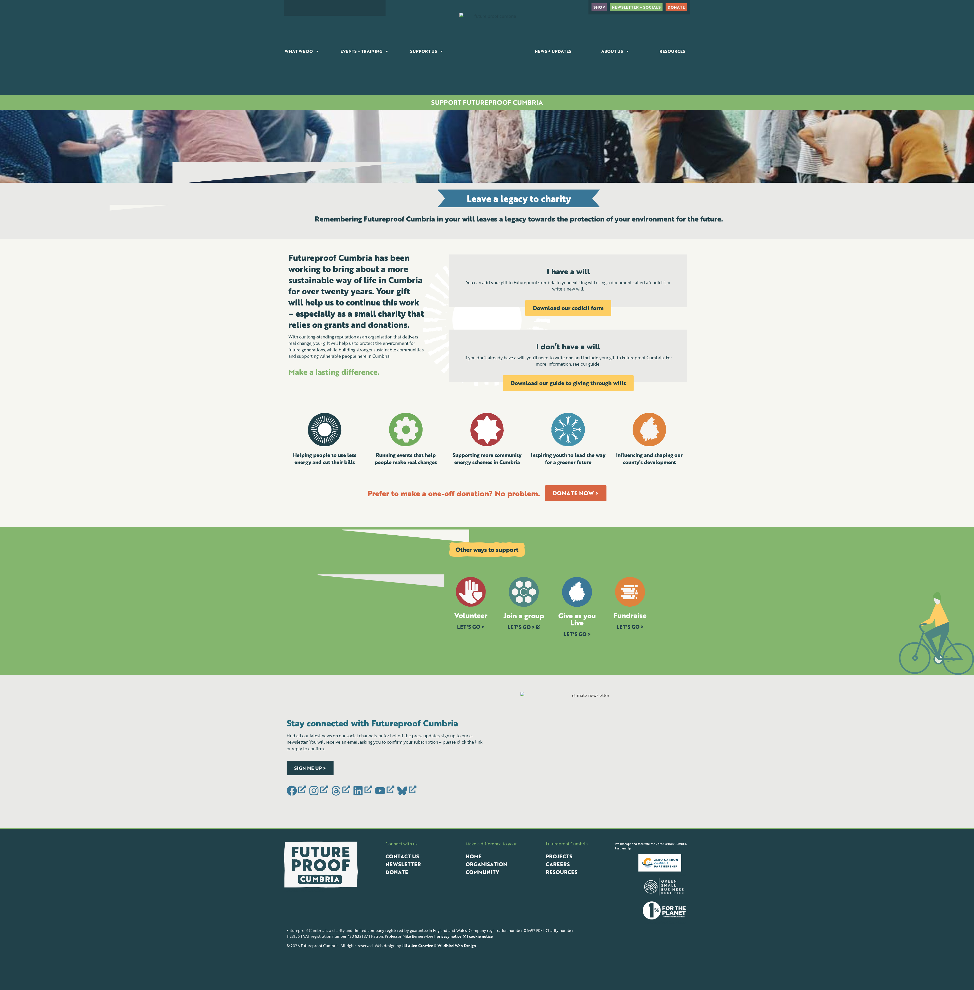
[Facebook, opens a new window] (297, 790)
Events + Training (361, 51)
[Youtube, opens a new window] (385, 790)
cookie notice (481, 936)
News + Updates (553, 51)
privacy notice (449, 936)
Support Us (423, 51)
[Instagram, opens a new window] (319, 790)
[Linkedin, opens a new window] (363, 790)
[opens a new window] (662, 863)
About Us (612, 51)
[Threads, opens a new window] (341, 790)
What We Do (299, 51)
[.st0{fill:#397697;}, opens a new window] (407, 790)
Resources (672, 51)
